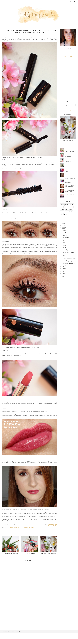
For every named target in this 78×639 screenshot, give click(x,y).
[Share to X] (51, 525)
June (64, 242)
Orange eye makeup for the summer (69, 186)
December (65, 232)
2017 (63, 270)
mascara (27, 527)
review (32, 527)
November (65, 233)
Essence (71, 207)
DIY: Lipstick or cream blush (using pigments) (70, 170)
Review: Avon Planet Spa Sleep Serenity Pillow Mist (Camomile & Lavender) (70, 180)
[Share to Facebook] (49, 525)
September (65, 237)
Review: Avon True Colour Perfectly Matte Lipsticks (69, 196)
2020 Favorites (66, 257)
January (64, 250)
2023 (63, 227)
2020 (63, 265)
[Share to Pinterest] (53, 525)
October (64, 235)
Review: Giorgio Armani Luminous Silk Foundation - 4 (70, 160)
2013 (63, 276)
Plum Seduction (69, 175)
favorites (66, 207)
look (62, 211)
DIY (61, 214)
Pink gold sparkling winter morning (69, 191)
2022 (63, 228)
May (64, 244)
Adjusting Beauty (8, 631)
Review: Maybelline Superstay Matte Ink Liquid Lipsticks (70, 155)
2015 (63, 273)
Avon (62, 207)
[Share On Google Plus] (56, 525)
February (65, 249)
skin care (71, 204)
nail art (65, 214)
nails (66, 209)
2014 (63, 275)
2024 (63, 225)
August (64, 239)
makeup (16, 527)
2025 (63, 223)
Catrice (62, 209)
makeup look (70, 211)
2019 (63, 266)
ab (7, 527)
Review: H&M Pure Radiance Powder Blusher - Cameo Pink (69, 254)
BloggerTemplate (18, 631)
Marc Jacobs (21, 527)
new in (65, 211)
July (63, 240)
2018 (63, 268)
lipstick (11, 527)
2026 (63, 222)
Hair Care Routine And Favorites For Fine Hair (68, 141)
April (64, 245)
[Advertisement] (69, 79)
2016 (63, 271)
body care (71, 209)
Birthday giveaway (69, 165)
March (64, 247)
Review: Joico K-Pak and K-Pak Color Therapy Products (69, 150)
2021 (63, 230)
